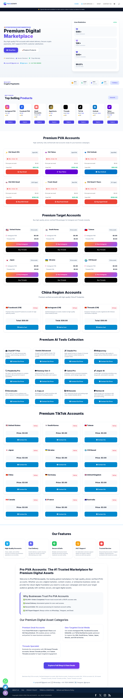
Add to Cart (23, 327)
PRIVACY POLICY (32, 690)
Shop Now (11, 50)
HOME (76, 4)
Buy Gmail (23, 172)
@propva (24, 63)
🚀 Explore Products (29, 50)
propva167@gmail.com (12, 63)
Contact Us (23, 440)
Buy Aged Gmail (101, 202)
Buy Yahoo (62, 172)
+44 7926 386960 (36, 63)
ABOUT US (15, 690)
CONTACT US (107, 4)
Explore (10, 122)
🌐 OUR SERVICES (86, 4)
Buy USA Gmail (23, 202)
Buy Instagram (23, 244)
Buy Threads (22, 249)
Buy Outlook (102, 172)
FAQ (22, 690)
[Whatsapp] (5, 681)
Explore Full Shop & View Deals (61, 665)
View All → (113, 97)
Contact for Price (18, 361)
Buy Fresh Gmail (62, 202)
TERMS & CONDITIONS (47, 690)
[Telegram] (5, 687)
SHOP (99, 4)
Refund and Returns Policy (65, 690)
